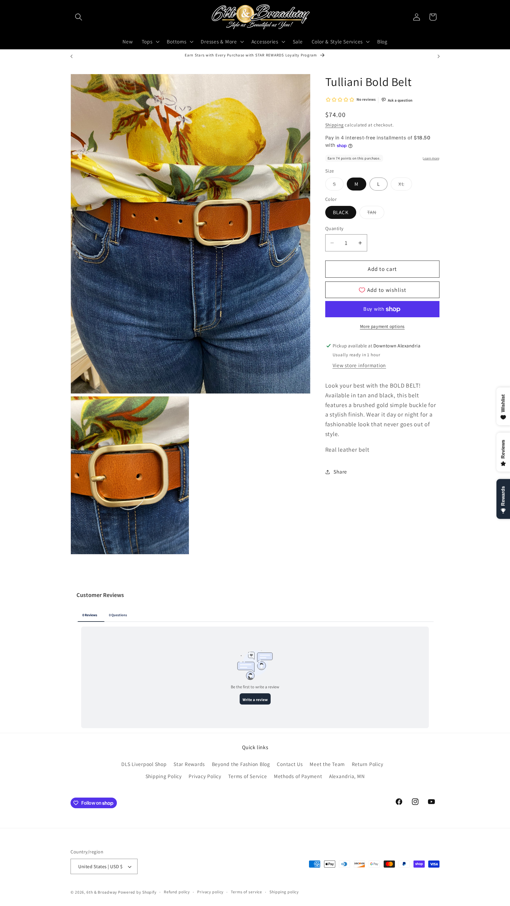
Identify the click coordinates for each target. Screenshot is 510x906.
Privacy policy (210, 891)
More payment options (382, 326)
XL (405, 185)
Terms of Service (247, 775)
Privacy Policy (205, 775)
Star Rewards (189, 763)
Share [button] (340, 471)
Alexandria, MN (347, 775)
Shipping (334, 125)
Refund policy (177, 891)
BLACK (341, 212)
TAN (375, 214)
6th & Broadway (101, 892)
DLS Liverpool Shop (144, 763)
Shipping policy (284, 891)
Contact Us (290, 763)
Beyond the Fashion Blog (241, 763)
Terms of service (246, 891)
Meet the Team (327, 763)
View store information (359, 365)
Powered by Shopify (137, 892)
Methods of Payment (298, 775)
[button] (79, 17)
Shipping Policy (164, 775)
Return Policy (367, 763)
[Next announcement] (438, 56)
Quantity (334, 228)
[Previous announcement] (71, 56)
